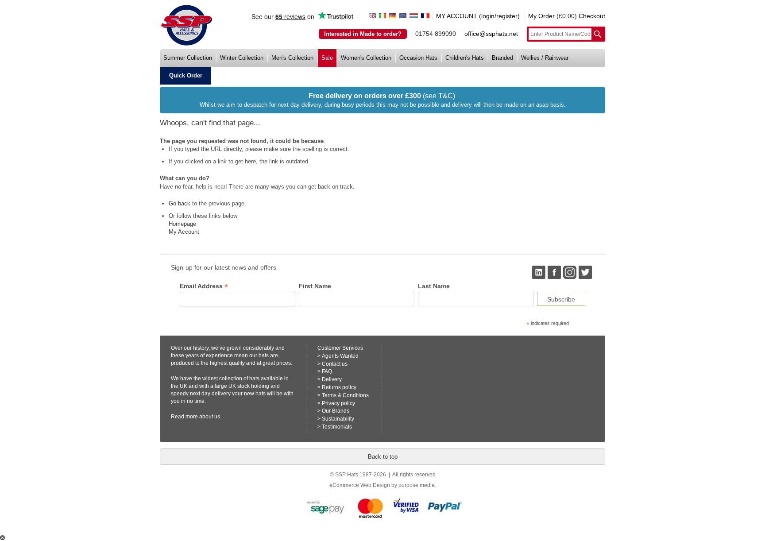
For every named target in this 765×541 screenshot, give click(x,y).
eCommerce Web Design (359, 485)
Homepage (182, 223)
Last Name (434, 286)
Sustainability (338, 419)
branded (502, 57)
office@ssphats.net (491, 33)
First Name (315, 286)
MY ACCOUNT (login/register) (478, 15)
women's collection (366, 57)
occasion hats (418, 57)
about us (209, 416)
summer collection (187, 57)
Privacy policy (338, 403)
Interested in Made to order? (363, 34)
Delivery (332, 379)
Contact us (335, 364)
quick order (185, 75)
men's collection (292, 57)
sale (327, 57)
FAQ (327, 371)
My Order (541, 15)
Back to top (383, 456)
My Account (184, 231)
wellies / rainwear (544, 57)
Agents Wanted (340, 356)
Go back (179, 203)
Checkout (592, 15)
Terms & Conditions (345, 395)
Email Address (204, 286)
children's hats (464, 57)
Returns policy (339, 387)
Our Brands (335, 411)
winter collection (241, 57)
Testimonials (337, 427)
